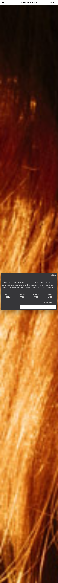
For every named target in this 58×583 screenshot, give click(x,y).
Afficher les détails (49, 302)
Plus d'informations (12, 289)
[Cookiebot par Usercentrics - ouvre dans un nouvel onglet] (50, 275)
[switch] (22, 297)
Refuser (29, 307)
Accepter (47, 307)
